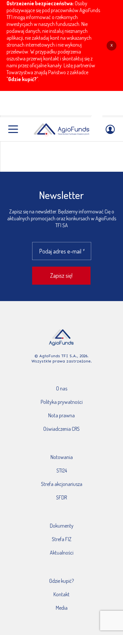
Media (62, 607)
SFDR (61, 497)
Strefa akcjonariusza (61, 484)
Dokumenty (61, 525)
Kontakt (61, 594)
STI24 (61, 470)
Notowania (62, 457)
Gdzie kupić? (22, 79)
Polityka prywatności (62, 402)
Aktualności (61, 552)
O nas (61, 388)
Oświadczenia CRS (61, 429)
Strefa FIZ (62, 539)
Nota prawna (61, 415)
